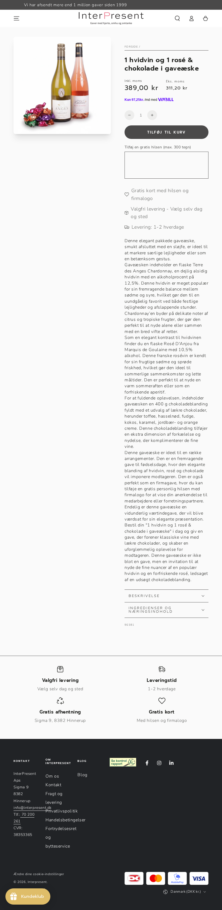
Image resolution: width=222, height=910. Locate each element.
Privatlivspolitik (61, 811)
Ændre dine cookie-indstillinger (39, 874)
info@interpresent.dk (33, 807)
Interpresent (37, 882)
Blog (82, 775)
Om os (52, 776)
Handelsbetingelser (65, 820)
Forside (131, 47)
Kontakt (53, 785)
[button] (177, 18)
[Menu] (16, 18)
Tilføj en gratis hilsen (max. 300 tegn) (158, 147)
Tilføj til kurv (166, 132)
